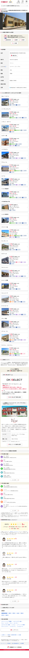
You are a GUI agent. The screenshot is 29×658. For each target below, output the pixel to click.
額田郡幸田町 (8, 39)
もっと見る (14, 601)
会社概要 (22, 643)
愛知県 (3, 610)
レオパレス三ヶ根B (5, 624)
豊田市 (7, 615)
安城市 (18, 613)
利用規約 (9, 643)
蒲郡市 (16, 39)
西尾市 (23, 39)
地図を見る (14, 55)
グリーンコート (4, 626)
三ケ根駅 (15, 43)
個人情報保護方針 (15, 643)
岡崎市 (22, 613)
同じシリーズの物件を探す (15, 444)
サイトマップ (3, 643)
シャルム (13, 624)
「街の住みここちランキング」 (14, 531)
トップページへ (15, 629)
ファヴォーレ (13, 626)
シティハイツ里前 (21, 624)
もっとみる (14, 479)
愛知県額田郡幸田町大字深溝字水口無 (17, 53)
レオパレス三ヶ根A (17, 621)
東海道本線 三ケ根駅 (14, 87)
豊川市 (3, 615)
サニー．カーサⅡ (14, 623)
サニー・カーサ (4, 623)
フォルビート (20, 626)
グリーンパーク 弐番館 (6, 621)
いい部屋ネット (4, 634)
